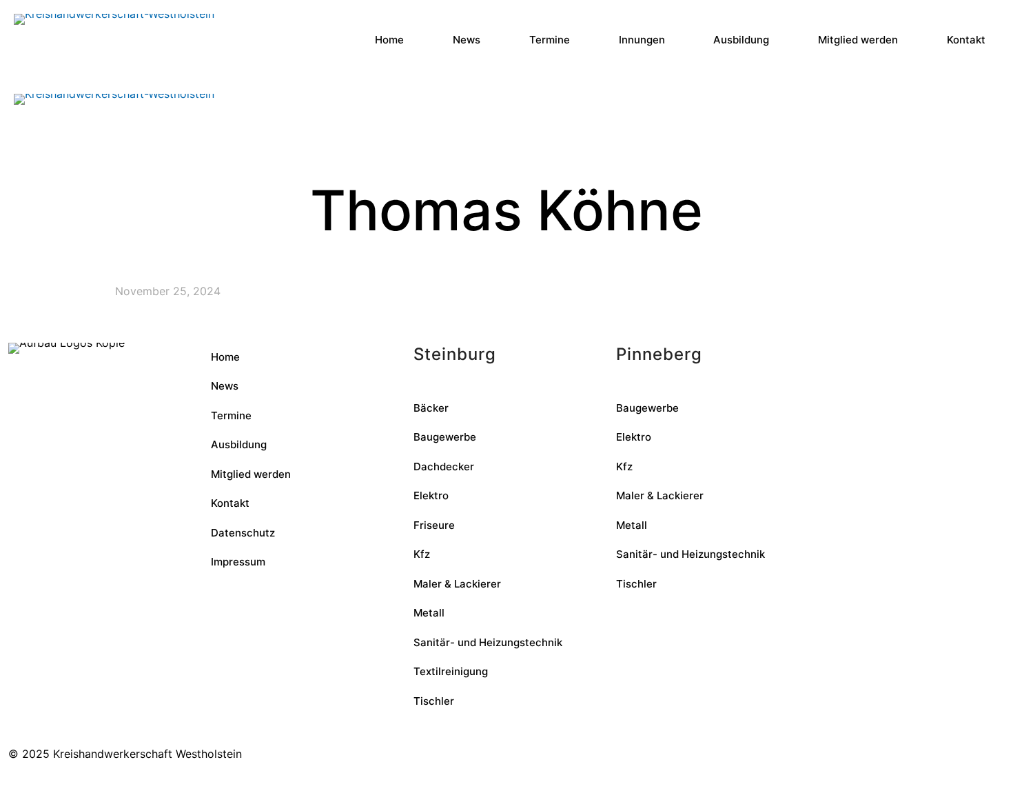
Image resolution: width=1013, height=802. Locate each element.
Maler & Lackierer (457, 583)
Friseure (434, 525)
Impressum (238, 561)
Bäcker (431, 407)
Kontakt (230, 503)
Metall (428, 612)
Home (225, 356)
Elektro (431, 495)
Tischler (433, 701)
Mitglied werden (251, 474)
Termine (231, 415)
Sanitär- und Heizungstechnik (487, 642)
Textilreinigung (450, 671)
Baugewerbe (444, 436)
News (224, 385)
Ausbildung (239, 444)
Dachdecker (443, 466)
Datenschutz (243, 532)
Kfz (421, 554)
